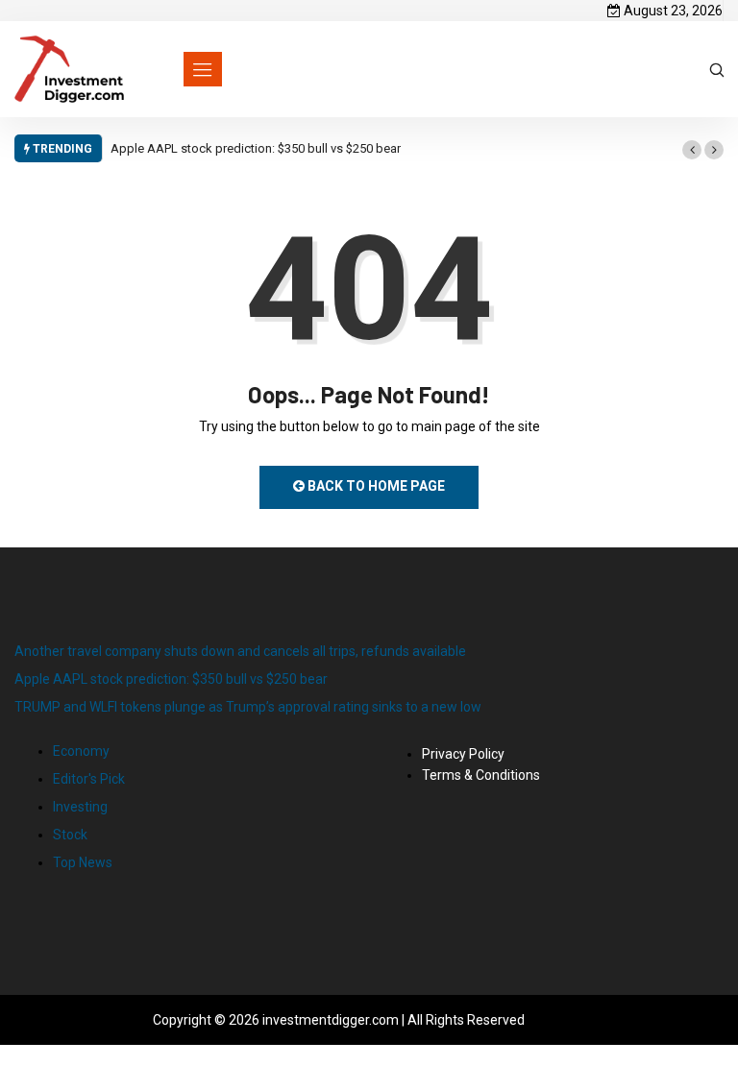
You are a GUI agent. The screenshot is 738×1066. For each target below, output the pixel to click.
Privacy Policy (463, 754)
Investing (80, 806)
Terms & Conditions (481, 775)
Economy (81, 751)
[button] (691, 149)
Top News (82, 862)
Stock (70, 834)
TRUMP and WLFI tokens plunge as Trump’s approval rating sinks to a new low (247, 707)
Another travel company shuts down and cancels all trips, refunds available (240, 651)
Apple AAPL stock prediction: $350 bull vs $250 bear (256, 148)
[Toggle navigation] (203, 69)
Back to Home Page (375, 486)
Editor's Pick (89, 779)
